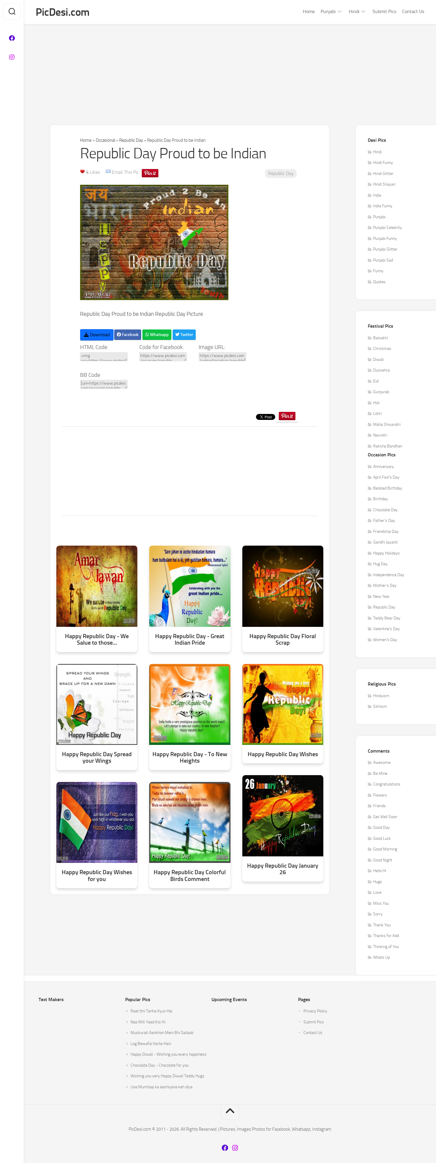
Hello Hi (379, 870)
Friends (379, 805)
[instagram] (12, 57)
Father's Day (384, 520)
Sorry (378, 914)
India (377, 195)
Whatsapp (159, 334)
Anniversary (383, 466)
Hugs (377, 881)
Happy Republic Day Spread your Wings (97, 757)
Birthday (380, 498)
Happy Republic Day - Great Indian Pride (189, 639)
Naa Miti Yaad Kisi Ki (148, 1022)
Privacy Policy (315, 1011)
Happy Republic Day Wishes (283, 754)
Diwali (378, 359)
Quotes (379, 281)
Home (309, 11)
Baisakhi (380, 337)
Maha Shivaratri (387, 424)
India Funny (382, 205)
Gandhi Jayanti (385, 542)
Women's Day (385, 639)
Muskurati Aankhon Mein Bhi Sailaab (162, 1032)
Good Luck (382, 838)
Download (99, 334)
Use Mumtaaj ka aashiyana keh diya (161, 1086)
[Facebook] (12, 38)
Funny (378, 270)
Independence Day (388, 574)
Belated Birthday (387, 488)
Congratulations (386, 784)
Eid (375, 381)
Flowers (380, 795)
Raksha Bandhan (387, 446)
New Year (381, 596)
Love (377, 892)
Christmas (382, 348)
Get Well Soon (385, 816)
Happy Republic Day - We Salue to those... (97, 639)
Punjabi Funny (385, 238)
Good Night (382, 860)
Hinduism (381, 695)
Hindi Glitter (383, 173)
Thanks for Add (386, 935)
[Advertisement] (230, 68)
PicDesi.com (63, 12)
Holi (376, 402)
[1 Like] (82, 171)
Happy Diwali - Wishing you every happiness (168, 1054)
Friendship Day (386, 531)
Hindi (354, 11)
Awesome (382, 762)
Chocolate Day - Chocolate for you (160, 1065)
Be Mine (380, 773)
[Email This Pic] (108, 172)
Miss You (381, 903)
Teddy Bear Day (386, 618)
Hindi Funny (383, 162)
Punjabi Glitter (385, 249)
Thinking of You (386, 946)
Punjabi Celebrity (387, 227)
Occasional (105, 140)
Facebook (130, 334)
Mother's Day (385, 585)
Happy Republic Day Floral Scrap (282, 639)
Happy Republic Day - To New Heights (189, 757)
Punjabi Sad (383, 260)
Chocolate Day (385, 509)
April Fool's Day (386, 477)
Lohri (377, 413)
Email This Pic (125, 172)
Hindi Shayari (384, 184)
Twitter (186, 334)
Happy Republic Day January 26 (282, 869)
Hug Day (380, 563)
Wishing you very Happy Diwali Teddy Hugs (167, 1075)
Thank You (382, 925)
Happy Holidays (386, 553)
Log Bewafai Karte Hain (151, 1043)
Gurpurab (381, 391)
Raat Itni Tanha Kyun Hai (151, 1011)
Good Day (381, 827)
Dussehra (381, 370)
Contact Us (413, 11)
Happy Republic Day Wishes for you (97, 875)
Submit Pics (384, 11)
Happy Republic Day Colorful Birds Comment (190, 875)
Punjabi (328, 11)
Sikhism (380, 706)
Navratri (380, 435)
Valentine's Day (386, 628)
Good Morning (385, 849)
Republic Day (131, 140)
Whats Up (381, 957)
